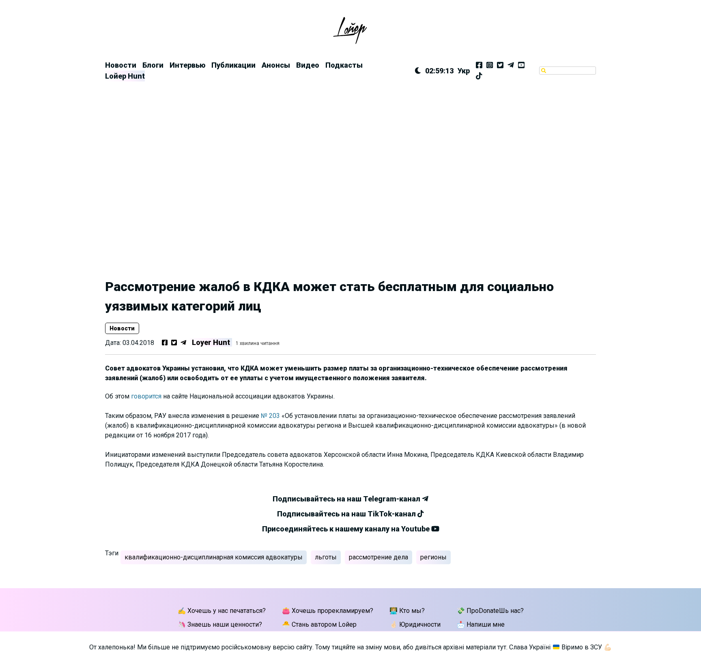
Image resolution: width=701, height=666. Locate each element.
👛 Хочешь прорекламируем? (327, 611)
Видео (307, 65)
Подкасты (344, 65)
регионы (433, 557)
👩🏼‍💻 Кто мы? (407, 611)
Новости (120, 65)
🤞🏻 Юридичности (415, 624)
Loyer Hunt (211, 342)
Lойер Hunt (125, 76)
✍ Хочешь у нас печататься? (222, 611)
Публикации (233, 65)
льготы (326, 557)
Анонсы (276, 65)
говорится (146, 396)
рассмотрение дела (378, 557)
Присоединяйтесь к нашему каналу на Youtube (346, 529)
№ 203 (270, 416)
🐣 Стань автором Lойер (319, 624)
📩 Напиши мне (481, 624)
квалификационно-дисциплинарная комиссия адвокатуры (214, 557)
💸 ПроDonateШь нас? (490, 611)
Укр (464, 70)
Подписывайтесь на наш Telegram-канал (347, 499)
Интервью (187, 65)
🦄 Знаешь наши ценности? (220, 624)
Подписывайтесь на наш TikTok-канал (347, 514)
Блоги (152, 65)
